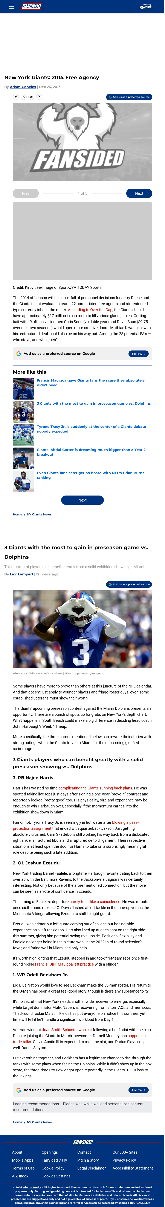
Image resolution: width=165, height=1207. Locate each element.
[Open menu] (11, 6)
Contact (84, 1152)
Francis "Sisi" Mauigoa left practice (64, 964)
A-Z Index (20, 1176)
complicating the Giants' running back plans (95, 788)
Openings (50, 1152)
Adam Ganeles (23, 87)
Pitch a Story (88, 1160)
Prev (26, 193)
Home (17, 514)
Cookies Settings (56, 1176)
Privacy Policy (124, 1160)
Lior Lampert (21, 574)
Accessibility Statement (133, 1168)
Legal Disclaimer (91, 1168)
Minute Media (32, 1187)
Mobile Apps (22, 1160)
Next (139, 193)
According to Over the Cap (90, 309)
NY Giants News (39, 514)
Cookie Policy (53, 1168)
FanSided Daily (54, 1160)
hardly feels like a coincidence (95, 901)
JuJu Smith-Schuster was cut (67, 1029)
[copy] (39, 97)
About (17, 1152)
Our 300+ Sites (125, 1152)
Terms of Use (23, 1168)
